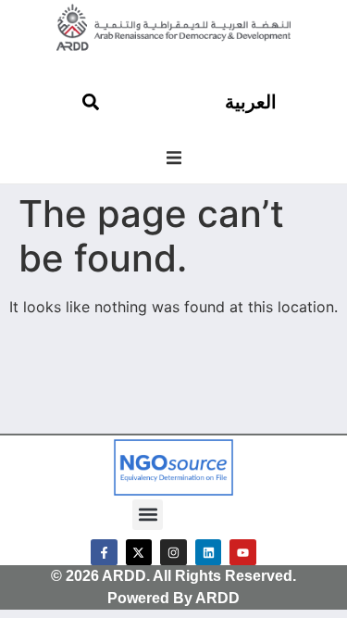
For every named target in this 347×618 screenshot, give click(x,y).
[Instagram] (173, 552)
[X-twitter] (139, 552)
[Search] (90, 102)
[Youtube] (242, 552)
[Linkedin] (208, 552)
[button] (174, 157)
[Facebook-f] (104, 552)
